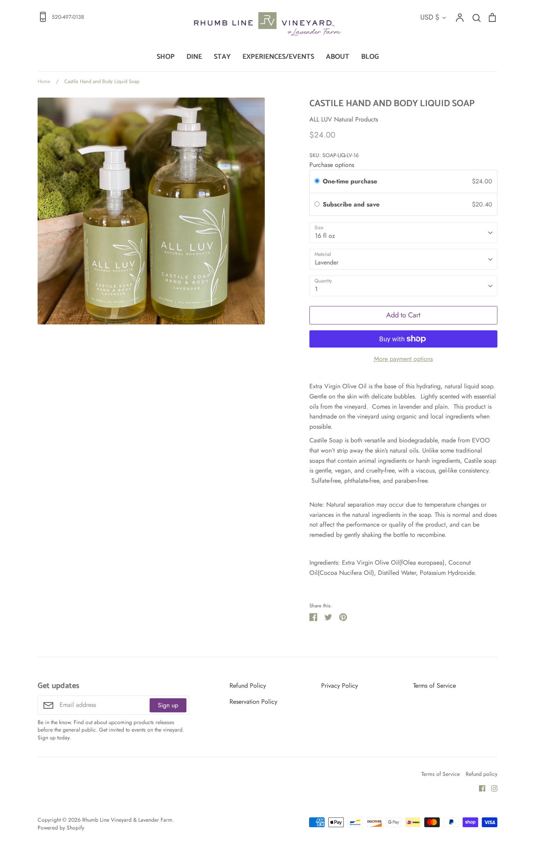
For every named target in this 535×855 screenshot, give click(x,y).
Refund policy (481, 774)
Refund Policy (248, 685)
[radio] (317, 181)
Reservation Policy (253, 701)
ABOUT (337, 57)
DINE (194, 57)
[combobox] (403, 232)
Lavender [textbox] (326, 262)
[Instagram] (491, 787)
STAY (222, 57)
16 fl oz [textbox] (325, 235)
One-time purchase (350, 181)
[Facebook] (479, 787)
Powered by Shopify (61, 827)
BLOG (370, 57)
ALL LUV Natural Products (343, 119)
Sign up (168, 705)
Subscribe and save (352, 204)
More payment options (403, 358)
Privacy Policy (339, 685)
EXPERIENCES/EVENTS (278, 57)
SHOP (166, 57)
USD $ (429, 17)
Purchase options (331, 164)
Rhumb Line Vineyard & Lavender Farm (127, 820)
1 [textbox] (316, 288)
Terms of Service (434, 685)
